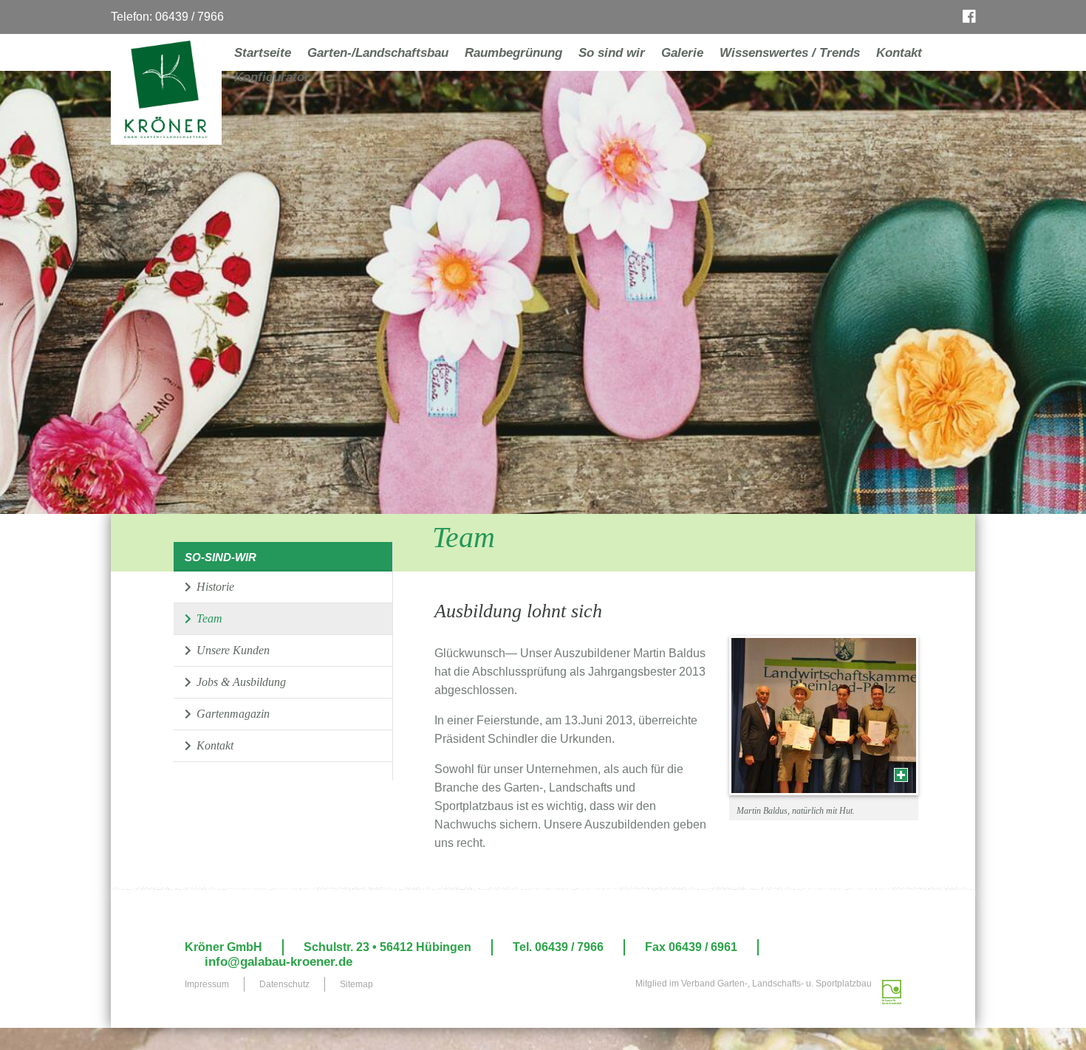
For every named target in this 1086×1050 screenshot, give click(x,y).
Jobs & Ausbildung (240, 682)
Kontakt (899, 53)
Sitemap (356, 984)
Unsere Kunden (232, 650)
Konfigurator (272, 77)
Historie (214, 586)
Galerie (682, 53)
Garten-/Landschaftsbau (377, 53)
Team (208, 618)
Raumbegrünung (513, 53)
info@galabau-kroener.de (278, 962)
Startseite (262, 53)
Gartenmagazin (232, 713)
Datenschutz (284, 984)
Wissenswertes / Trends (790, 53)
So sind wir (611, 53)
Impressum (207, 984)
